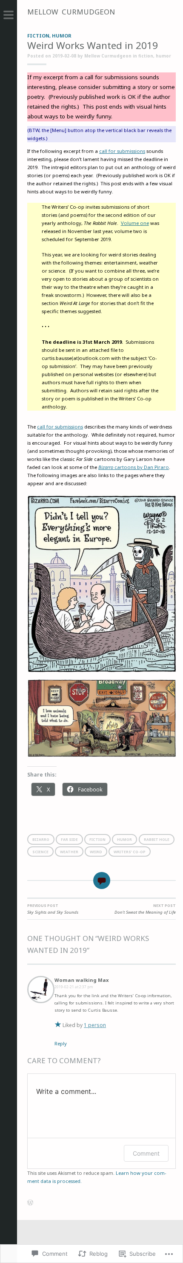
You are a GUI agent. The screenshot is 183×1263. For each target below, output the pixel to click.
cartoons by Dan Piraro (133, 467)
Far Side (69, 839)
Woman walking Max (81, 980)
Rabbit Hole (156, 839)
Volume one (135, 223)
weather (69, 851)
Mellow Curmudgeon (71, 12)
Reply (60, 1043)
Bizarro (40, 839)
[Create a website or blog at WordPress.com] (30, 1203)
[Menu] (8, 17)
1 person (95, 1025)
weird (96, 851)
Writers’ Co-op (130, 851)
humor (61, 35)
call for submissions (122, 151)
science (40, 851)
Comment (146, 1153)
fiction (38, 35)
